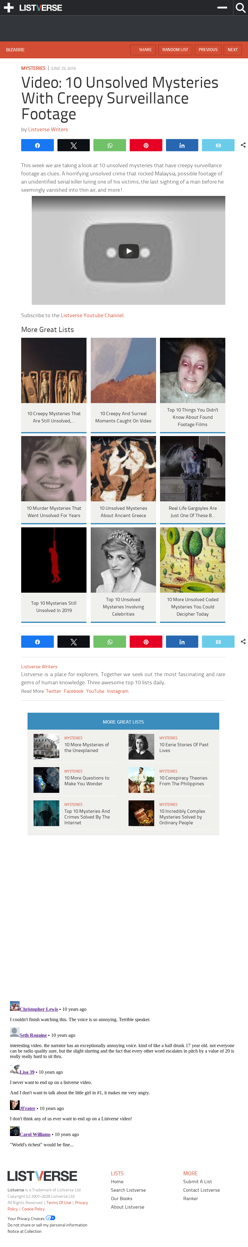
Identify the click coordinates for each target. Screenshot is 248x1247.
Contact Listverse (201, 1190)
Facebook (73, 691)
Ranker (190, 1198)
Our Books (121, 1198)
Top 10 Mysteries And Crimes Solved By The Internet (87, 817)
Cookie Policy (33, 1209)
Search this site (240, 7)
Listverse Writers (48, 130)
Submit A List (197, 1181)
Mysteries (33, 68)
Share (145, 50)
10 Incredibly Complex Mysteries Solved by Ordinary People (182, 817)
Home (117, 1181)
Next (233, 50)
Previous (208, 50)
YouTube (95, 691)
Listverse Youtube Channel (92, 316)
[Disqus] (124, 1074)
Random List (175, 50)
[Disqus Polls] (124, 917)
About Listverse (127, 1207)
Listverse (16, 1190)
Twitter (53, 691)
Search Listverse (128, 1190)
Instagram (118, 691)
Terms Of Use (59, 1203)
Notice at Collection (25, 1231)
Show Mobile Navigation (9, 7)
